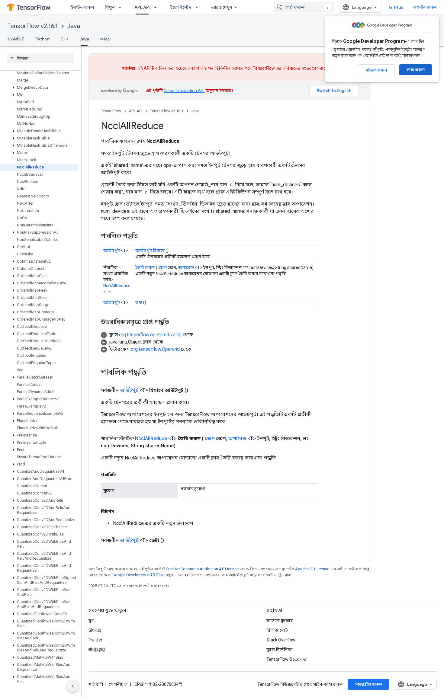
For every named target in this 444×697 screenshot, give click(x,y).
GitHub (396, 7)
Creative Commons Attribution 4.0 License (202, 569)
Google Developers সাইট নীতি (137, 575)
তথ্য (138, 302)
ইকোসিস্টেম (180, 7)
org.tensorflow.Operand (155, 349)
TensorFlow (111, 111)
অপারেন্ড (186, 267)
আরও (105, 39)
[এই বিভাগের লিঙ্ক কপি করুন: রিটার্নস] (120, 511)
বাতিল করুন (376, 70)
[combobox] (303, 7)
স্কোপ (162, 267)
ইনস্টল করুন (82, 7)
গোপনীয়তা (118, 684)
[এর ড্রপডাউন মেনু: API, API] (157, 7)
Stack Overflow (280, 640)
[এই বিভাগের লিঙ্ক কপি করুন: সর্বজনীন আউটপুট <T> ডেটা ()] (171, 540)
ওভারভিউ (15, 39)
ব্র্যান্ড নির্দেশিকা (279, 649)
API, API (142, 7)
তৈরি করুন (145, 267)
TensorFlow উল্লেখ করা (287, 659)
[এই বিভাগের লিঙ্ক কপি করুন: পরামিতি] (122, 474)
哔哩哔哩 (96, 649)
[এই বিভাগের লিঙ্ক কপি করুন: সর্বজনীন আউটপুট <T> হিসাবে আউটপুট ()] (195, 390)
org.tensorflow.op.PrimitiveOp (150, 334)
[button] (39, 87)
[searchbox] (40, 58)
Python (42, 39)
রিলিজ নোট (277, 630)
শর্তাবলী (95, 684)
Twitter (95, 640)
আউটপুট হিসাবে (150, 250)
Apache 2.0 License (312, 569)
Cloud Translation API (184, 90)
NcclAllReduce (116, 285)
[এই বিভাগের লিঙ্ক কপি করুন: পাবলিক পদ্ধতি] (144, 236)
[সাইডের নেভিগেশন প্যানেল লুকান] (73, 686)
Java (73, 26)
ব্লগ (91, 620)
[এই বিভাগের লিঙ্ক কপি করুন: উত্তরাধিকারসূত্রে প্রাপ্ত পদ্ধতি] (175, 322)
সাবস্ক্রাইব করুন (368, 684)
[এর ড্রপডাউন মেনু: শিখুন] (121, 7)
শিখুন (109, 7)
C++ (64, 39)
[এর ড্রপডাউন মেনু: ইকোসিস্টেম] (198, 7)
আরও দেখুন (221, 7)
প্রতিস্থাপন (205, 68)
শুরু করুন (416, 69)
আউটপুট (111, 250)
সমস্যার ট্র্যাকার (279, 620)
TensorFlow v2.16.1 (32, 26)
